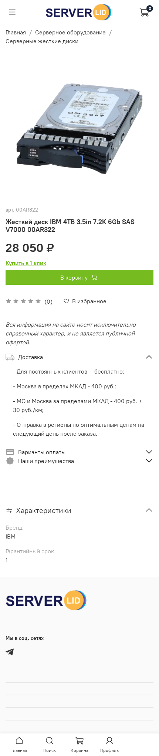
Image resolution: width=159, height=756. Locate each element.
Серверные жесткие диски (42, 41)
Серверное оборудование (70, 32)
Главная (16, 32)
